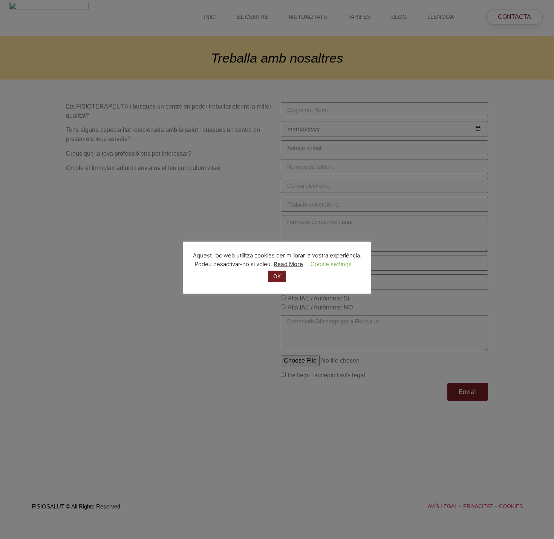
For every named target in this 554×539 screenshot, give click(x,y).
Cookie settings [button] (331, 264)
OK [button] (277, 276)
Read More (288, 264)
